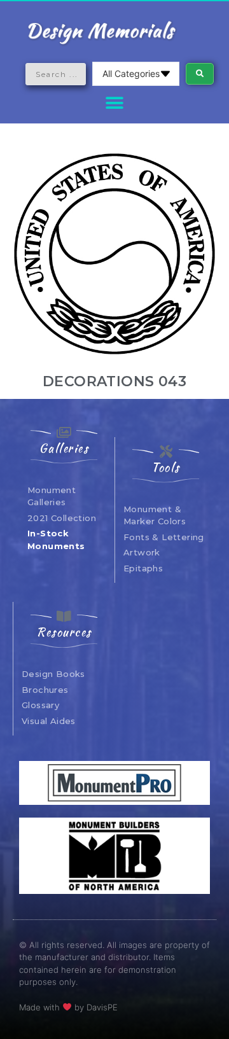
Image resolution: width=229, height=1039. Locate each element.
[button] (115, 102)
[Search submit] (200, 74)
